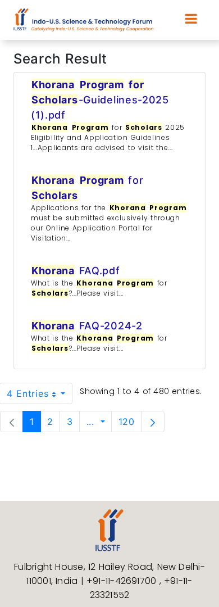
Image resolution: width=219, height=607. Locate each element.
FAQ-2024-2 (87, 326)
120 (129, 421)
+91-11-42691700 (122, 580)
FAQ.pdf (75, 271)
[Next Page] (153, 421)
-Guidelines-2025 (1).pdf (100, 100)
